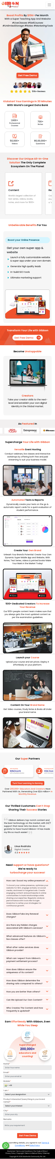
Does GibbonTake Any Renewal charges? (22, 915)
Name (6, 1063)
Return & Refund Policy (33, 1153)
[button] (6, 1085)
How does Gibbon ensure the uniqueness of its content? (21, 971)
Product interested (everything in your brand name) (24, 1100)
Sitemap (46, 1153)
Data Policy (35, 1145)
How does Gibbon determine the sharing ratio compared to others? (24, 982)
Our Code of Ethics (40, 1151)
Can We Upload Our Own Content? (24, 999)
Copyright (20, 1153)
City (5, 1110)
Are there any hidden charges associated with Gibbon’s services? (24, 926)
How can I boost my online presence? (25, 880)
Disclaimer (11, 1151)
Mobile (7, 1081)
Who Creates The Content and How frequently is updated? (24, 1009)
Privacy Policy (11, 1153)
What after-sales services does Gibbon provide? (22, 949)
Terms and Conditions (24, 1151)
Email (6, 1072)
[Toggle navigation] (49, 5)
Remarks (7, 1119)
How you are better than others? (23, 991)
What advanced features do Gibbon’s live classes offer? (26, 938)
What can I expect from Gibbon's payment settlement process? (23, 960)
